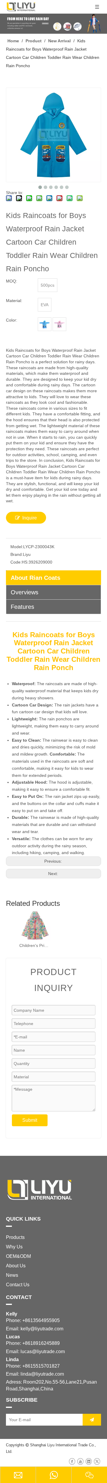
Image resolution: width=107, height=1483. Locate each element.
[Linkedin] (89, 1461)
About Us (16, 1265)
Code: (16, 562)
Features (22, 606)
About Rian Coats (35, 578)
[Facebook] (72, 1461)
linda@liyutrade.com (42, 1374)
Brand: (16, 554)
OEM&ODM (18, 1256)
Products (15, 1237)
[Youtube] (80, 1461)
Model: (16, 546)
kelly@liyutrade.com (42, 1328)
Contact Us (17, 1284)
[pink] (59, 324)
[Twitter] (97, 1461)
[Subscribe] (92, 1420)
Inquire (29, 517)
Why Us (14, 1246)
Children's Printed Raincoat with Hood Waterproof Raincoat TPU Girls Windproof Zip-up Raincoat (35, 945)
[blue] (45, 324)
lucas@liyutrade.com (43, 1351)
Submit (29, 1120)
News (12, 1275)
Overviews (24, 592)
